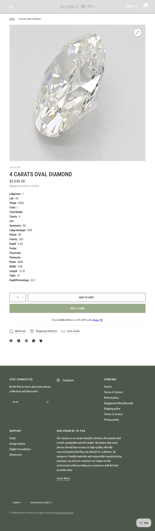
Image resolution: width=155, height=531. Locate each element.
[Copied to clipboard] (41, 340)
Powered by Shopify (63, 512)
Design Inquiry (17, 443)
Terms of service (113, 414)
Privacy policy (111, 419)
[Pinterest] (27, 340)
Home (12, 19)
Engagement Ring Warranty (118, 403)
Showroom (15, 454)
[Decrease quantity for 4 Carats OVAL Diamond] (12, 297)
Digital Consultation (20, 449)
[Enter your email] (47, 401)
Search (108, 386)
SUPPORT (15, 431)
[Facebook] (11, 340)
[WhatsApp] (34, 340)
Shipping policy (112, 408)
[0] (143, 6)
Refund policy (111, 397)
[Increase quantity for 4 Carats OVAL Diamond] (23, 297)
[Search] (137, 6)
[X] (19, 340)
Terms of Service (113, 392)
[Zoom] (137, 32)
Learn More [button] (63, 478)
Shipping (13, 186)
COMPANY (110, 379)
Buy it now (77, 308)
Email (12, 438)
